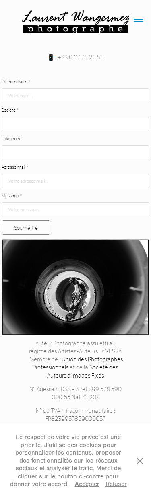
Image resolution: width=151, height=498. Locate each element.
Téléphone (11, 138)
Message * (12, 195)
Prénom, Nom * (16, 81)
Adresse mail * (15, 166)
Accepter (87, 484)
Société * (10, 109)
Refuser (116, 484)
